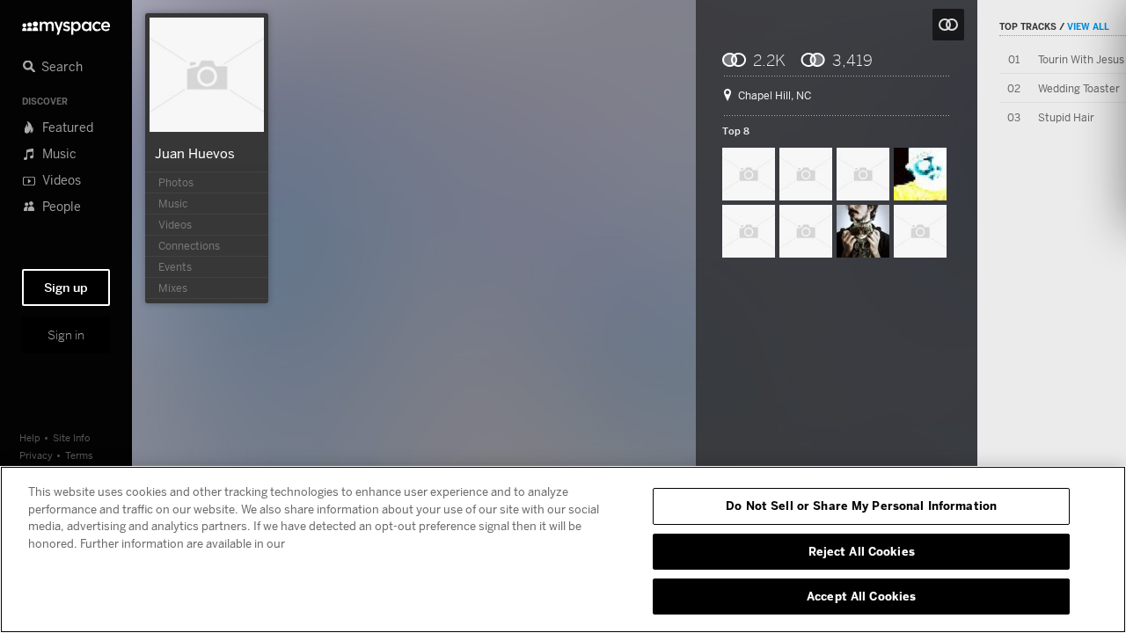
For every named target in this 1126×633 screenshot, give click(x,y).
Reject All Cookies (861, 551)
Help (29, 437)
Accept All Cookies (861, 596)
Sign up (66, 287)
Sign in (66, 335)
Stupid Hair (1066, 117)
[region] (563, 549)
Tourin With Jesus (1081, 59)
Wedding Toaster (1079, 88)
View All (1088, 26)
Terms (79, 455)
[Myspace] (66, 23)
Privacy (36, 455)
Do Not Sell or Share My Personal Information (861, 505)
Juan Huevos (195, 153)
